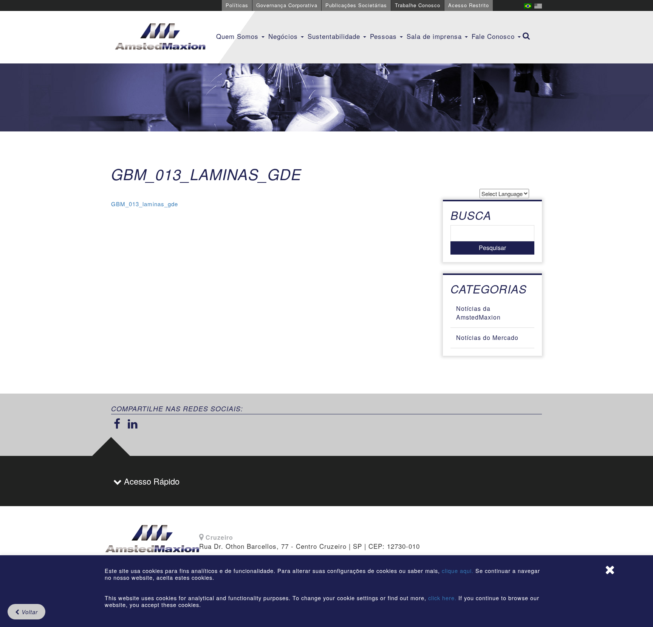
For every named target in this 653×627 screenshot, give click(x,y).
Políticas (237, 5)
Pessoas (384, 36)
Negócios (284, 36)
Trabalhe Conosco (417, 5)
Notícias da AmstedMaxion (478, 312)
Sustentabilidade (335, 36)
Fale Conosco (494, 36)
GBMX (160, 37)
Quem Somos (238, 36)
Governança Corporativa (286, 5)
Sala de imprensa (435, 36)
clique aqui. (458, 570)
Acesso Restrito (468, 5)
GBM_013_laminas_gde (144, 204)
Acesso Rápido (150, 481)
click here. (442, 598)
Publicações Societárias (356, 5)
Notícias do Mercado (487, 337)
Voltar (29, 612)
